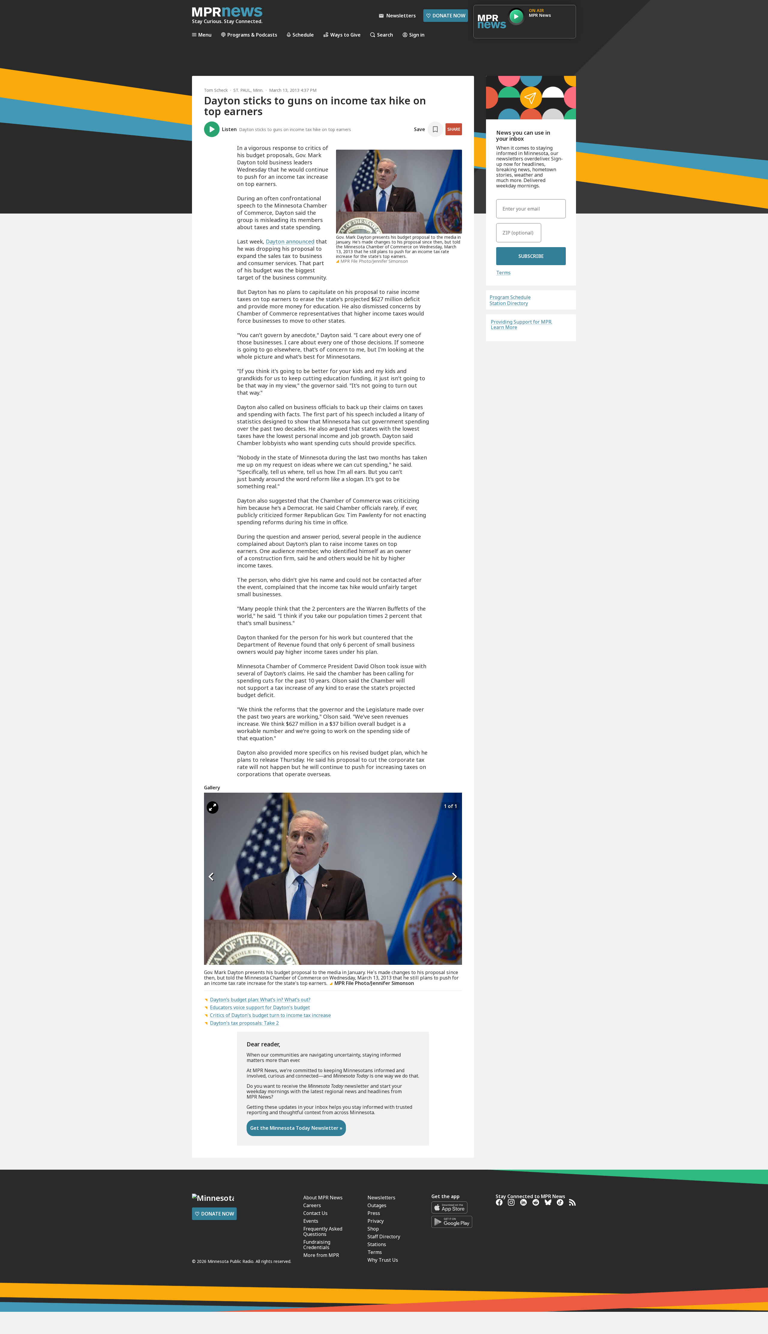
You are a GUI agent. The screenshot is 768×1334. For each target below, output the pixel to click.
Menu (205, 34)
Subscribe (531, 256)
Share (453, 129)
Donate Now (445, 15)
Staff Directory (384, 1236)
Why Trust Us (383, 1260)
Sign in (416, 34)
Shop (373, 1228)
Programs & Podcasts (252, 34)
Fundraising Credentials (316, 1245)
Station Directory (509, 303)
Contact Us (315, 1213)
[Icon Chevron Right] (454, 876)
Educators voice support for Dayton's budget (260, 1007)
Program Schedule (510, 297)
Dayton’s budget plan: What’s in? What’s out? (260, 999)
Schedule (303, 34)
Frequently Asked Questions (322, 1231)
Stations (377, 1244)
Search (385, 34)
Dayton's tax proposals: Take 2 (244, 1023)
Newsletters (381, 1197)
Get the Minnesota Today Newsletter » (296, 1128)
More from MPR (321, 1255)
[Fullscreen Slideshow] (212, 807)
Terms (503, 272)
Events (310, 1221)
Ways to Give (345, 34)
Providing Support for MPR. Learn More (521, 325)
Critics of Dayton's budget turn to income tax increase (270, 1015)
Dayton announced (290, 241)
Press (374, 1213)
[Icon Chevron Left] (211, 876)
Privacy (376, 1221)
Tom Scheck (216, 90)
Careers (312, 1205)
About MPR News (323, 1197)
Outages (377, 1205)
